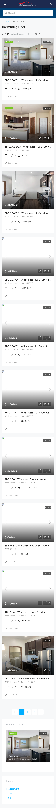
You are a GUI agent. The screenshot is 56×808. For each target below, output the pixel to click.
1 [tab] (21, 767)
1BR (10, 798)
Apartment (13, 788)
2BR (10, 793)
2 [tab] (25, 767)
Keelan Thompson (14, 562)
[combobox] (19, 34)
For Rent (47, 42)
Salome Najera (13, 96)
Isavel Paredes (13, 495)
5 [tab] (37, 767)
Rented (48, 507)
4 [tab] (33, 767)
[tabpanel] (28, 746)
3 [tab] (29, 767)
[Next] (41, 712)
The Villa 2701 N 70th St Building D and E (27, 545)
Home (7, 21)
